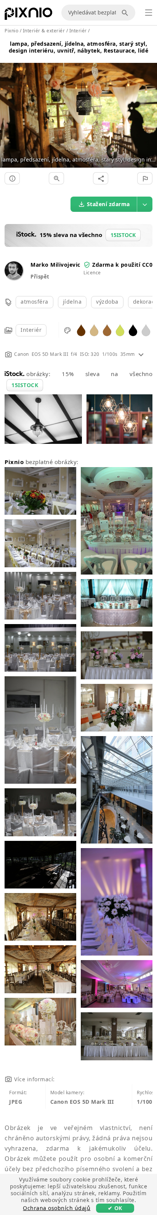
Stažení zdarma (108, 204)
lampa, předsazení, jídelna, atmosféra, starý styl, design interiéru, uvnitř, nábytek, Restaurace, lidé (79, 47)
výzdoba (107, 301)
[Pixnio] (28, 15)
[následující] (148, 106)
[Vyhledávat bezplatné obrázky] (126, 12)
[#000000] (133, 330)
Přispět (40, 276)
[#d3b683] (94, 330)
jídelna (72, 301)
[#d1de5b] (120, 330)
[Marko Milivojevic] (14, 277)
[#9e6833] (107, 330)
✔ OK (115, 1208)
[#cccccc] (146, 330)
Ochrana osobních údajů (56, 1208)
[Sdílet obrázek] (100, 178)
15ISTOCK (24, 385)
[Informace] (12, 178)
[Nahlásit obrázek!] (144, 178)
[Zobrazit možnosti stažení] (144, 204)
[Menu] (149, 13)
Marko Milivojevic (55, 264)
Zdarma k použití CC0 (122, 264)
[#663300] (81, 330)
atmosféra (34, 301)
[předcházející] (8, 106)
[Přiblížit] (56, 178)
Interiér (31, 329)
